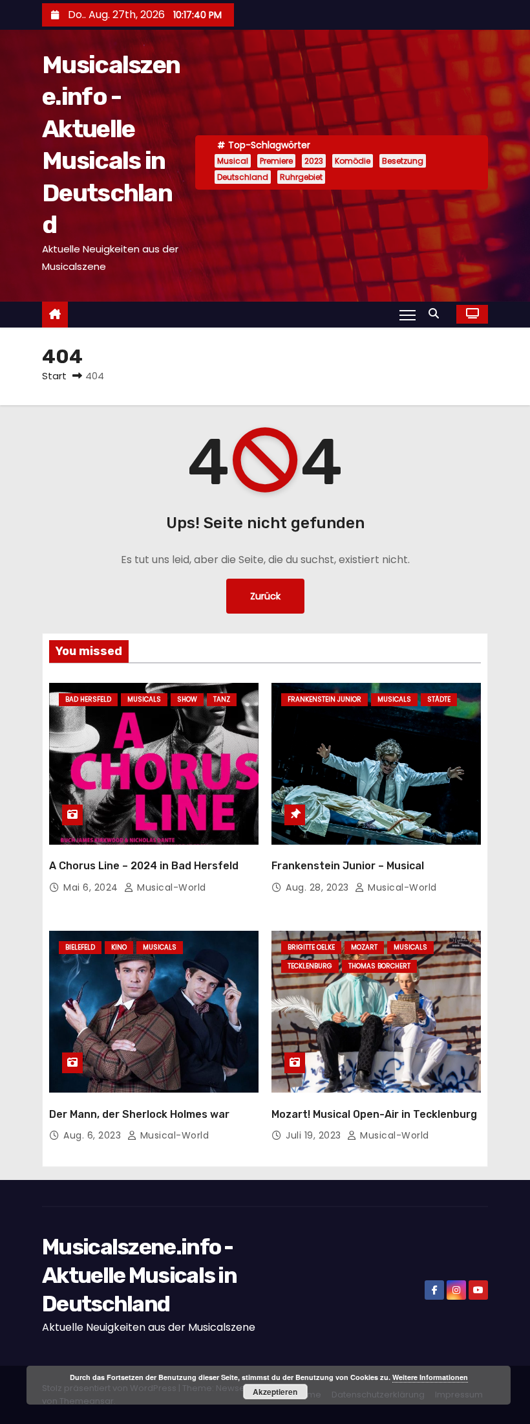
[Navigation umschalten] (407, 314)
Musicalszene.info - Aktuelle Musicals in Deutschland (139, 1275)
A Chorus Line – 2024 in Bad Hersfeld (143, 866)
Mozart (364, 947)
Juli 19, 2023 (315, 1135)
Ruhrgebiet (301, 177)
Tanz (221, 699)
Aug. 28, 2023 (319, 887)
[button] (437, 314)
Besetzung (402, 160)
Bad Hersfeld (88, 699)
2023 (313, 160)
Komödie (352, 160)
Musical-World (170, 887)
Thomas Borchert (379, 966)
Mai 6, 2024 (92, 887)
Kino (119, 947)
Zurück (265, 596)
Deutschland (242, 177)
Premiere (276, 160)
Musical (232, 160)
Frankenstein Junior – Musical (347, 866)
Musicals (144, 699)
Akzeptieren (275, 1391)
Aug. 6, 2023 (93, 1135)
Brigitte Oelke (311, 947)
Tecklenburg (310, 966)
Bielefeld (80, 947)
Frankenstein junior (324, 699)
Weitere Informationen (430, 1377)
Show (187, 699)
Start (54, 376)
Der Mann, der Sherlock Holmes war (139, 1114)
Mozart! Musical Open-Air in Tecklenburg (374, 1114)
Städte (438, 699)
